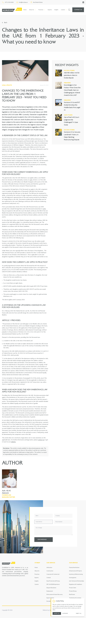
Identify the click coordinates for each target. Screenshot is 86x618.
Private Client (72, 587)
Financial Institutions (74, 567)
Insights (56, 9)
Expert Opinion (50, 597)
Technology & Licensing (75, 597)
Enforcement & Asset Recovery (55, 594)
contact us (41, 440)
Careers (37, 584)
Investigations (72, 577)
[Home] (12, 10)
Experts (50, 9)
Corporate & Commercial (53, 574)
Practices (37, 574)
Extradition (49, 601)
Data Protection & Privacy (53, 581)
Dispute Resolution (51, 587)
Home (25, 9)
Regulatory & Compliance (75, 584)
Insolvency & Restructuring (76, 574)
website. (13, 442)
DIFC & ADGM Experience (53, 584)
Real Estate (72, 594)
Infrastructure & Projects (75, 570)
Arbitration (49, 567)
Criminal (49, 577)
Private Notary (73, 591)
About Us (37, 570)
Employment (50, 591)
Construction (50, 570)
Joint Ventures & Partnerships (76, 581)
